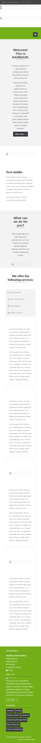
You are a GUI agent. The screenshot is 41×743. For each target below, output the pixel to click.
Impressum (25, 715)
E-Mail (10, 670)
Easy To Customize (17, 299)
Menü (35, 34)
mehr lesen (11, 700)
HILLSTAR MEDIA (29, 739)
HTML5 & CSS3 (16, 313)
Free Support (15, 306)
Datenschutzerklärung (14, 729)
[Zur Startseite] (14, 33)
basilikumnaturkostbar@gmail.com (11, 2)
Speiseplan (10, 710)
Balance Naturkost (13, 724)
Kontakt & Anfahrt (13, 715)
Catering (19, 710)
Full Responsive (15, 292)
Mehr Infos (19, 134)
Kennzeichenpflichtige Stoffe (17, 720)
